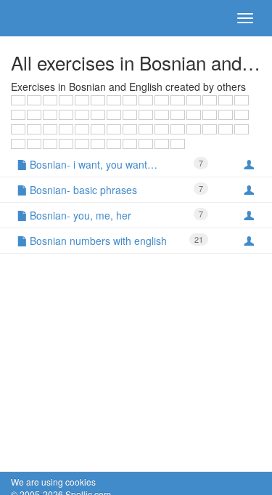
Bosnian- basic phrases (115, 189)
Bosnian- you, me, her (115, 215)
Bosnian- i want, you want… (115, 164)
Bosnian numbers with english (115, 240)
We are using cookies (53, 481)
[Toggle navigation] (245, 18)
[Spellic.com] (36, 18)
